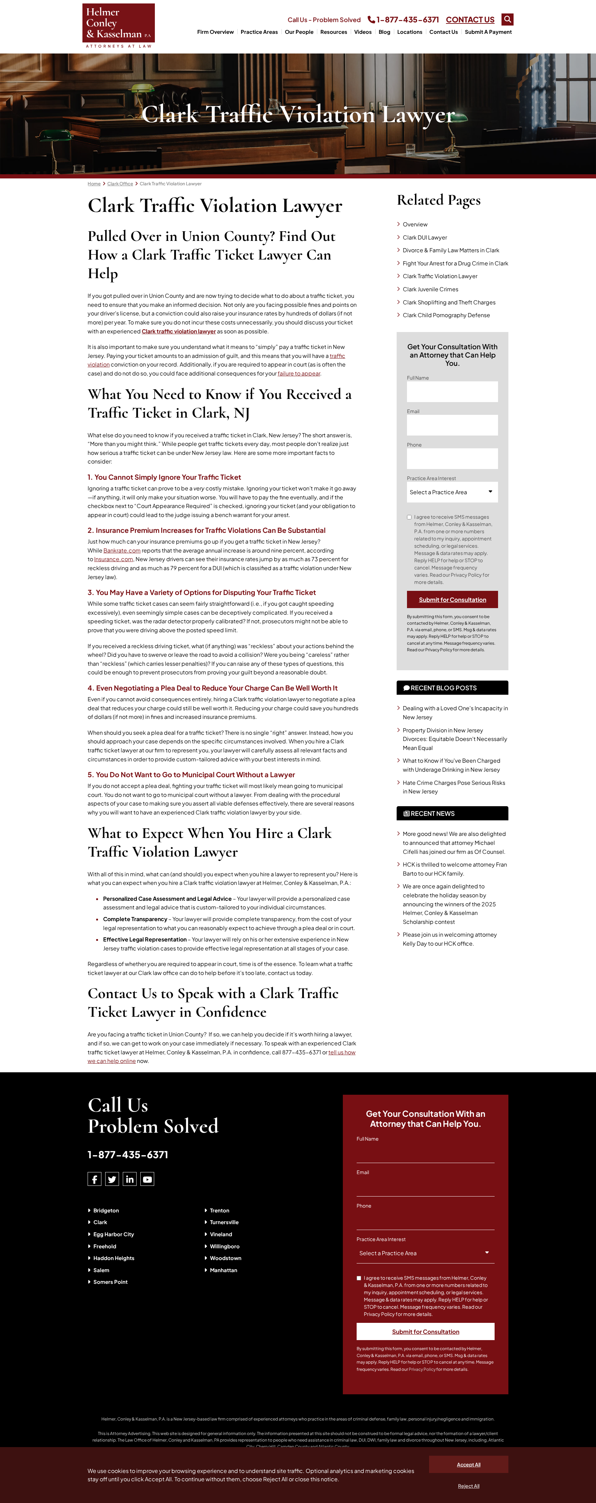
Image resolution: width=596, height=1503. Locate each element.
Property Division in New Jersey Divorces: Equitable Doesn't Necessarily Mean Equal (455, 738)
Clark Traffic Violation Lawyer (171, 183)
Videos (363, 31)
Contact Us (443, 31)
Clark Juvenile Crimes (430, 289)
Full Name (418, 377)
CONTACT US (470, 19)
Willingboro (225, 1246)
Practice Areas (259, 31)
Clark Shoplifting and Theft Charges (449, 302)
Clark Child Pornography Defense (446, 315)
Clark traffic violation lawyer (179, 331)
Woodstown (225, 1258)
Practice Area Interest (431, 478)
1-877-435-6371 (407, 19)
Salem (101, 1270)
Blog (384, 31)
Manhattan (223, 1270)
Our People (299, 31)
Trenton (219, 1210)
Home (94, 183)
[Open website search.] (507, 19)
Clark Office (120, 183)
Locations (410, 31)
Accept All (468, 1464)
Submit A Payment (488, 31)
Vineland (221, 1234)
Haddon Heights (114, 1258)
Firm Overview (215, 31)
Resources (333, 31)
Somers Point (110, 1281)
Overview (415, 224)
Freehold (104, 1246)
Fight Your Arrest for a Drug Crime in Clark (455, 263)
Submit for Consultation (452, 599)
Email (413, 411)
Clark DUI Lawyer (425, 237)
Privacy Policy (438, 649)
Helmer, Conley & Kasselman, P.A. (133, 1419)
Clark (100, 1222)
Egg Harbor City (113, 1234)
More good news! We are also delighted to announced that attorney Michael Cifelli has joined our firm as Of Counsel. (454, 842)
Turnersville (224, 1222)
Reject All (468, 1486)
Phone (414, 444)
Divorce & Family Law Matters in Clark (451, 250)
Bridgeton (106, 1210)
